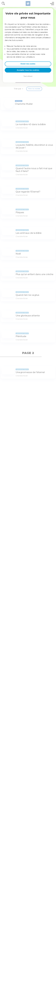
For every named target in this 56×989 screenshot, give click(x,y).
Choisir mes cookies (28, 64)
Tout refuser (28, 76)
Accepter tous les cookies (28, 70)
